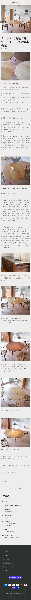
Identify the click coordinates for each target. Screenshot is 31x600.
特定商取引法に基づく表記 (19, 596)
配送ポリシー (24, 593)
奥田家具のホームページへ (12, 537)
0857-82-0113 (8, 512)
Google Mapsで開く (10, 531)
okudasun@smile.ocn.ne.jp (12, 518)
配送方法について (8, 567)
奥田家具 (6, 472)
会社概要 (5, 570)
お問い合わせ (7, 559)
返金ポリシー (25, 591)
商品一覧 (5, 555)
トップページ (7, 552)
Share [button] (4, 481)
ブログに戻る (16, 489)
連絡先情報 (9, 596)
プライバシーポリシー (10, 593)
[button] (3, 3)
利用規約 (18, 593)
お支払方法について (8, 563)
